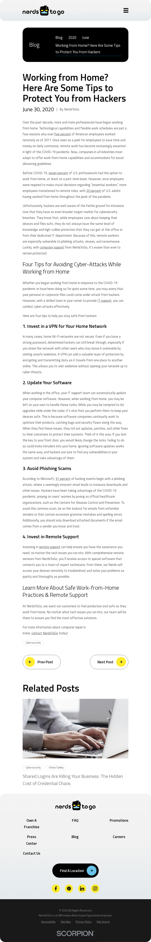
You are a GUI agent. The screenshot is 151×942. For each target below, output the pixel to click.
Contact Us (31, 853)
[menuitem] (59, 37)
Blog (75, 836)
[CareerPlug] (69, 888)
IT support (104, 300)
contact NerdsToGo (44, 633)
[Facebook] (56, 888)
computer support (52, 247)
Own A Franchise (31, 824)
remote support (49, 546)
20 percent (93, 190)
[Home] (43, 10)
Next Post (105, 662)
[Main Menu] (125, 10)
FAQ (75, 820)
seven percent (58, 172)
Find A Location (72, 870)
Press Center (31, 840)
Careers (119, 836)
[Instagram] (95, 888)
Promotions (119, 820)
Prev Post (45, 662)
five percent (62, 134)
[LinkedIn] (82, 888)
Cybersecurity (33, 643)
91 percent (63, 478)
